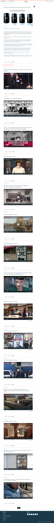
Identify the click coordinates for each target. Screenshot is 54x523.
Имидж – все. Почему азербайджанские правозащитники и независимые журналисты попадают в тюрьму (22, 132)
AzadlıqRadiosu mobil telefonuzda (7, 515)
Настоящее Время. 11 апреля (9, 424)
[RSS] (35, 514)
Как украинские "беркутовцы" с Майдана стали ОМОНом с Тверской (16, 74)
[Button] (6, 62)
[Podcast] (37, 514)
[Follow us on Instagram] (29, 514)
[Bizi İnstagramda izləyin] (49, 1)
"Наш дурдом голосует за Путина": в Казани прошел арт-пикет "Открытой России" (18, 483)
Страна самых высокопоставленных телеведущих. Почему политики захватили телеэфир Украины (21, 277)
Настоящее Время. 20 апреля (9, 246)
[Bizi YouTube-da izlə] (46, 1)
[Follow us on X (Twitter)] (31, 514)
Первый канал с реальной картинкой (11, 101)
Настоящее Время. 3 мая (9, 159)
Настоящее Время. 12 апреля (9, 363)
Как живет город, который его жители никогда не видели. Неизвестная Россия (18, 454)
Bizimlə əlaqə (4, 518)
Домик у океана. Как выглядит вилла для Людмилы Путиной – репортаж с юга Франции (19, 190)
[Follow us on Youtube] (33, 514)
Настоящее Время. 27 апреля (9, 217)
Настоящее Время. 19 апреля (9, 304)
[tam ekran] (32, 88)
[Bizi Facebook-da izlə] (51, 1)
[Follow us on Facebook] (28, 514)
